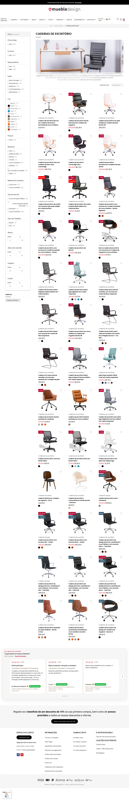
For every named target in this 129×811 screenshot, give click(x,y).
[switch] (7, 796)
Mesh (12, 173)
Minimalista (14, 92)
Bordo (12, 223)
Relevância (118, 85)
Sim (12, 44)
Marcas (9, 294)
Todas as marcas (12, 300)
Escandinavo (15, 83)
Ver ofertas (78, 2)
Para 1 (12, 140)
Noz (12, 226)
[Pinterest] (21, 754)
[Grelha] (37, 85)
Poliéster (13, 209)
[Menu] (10, 791)
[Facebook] (18, 754)
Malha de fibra (15, 154)
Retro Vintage (15, 80)
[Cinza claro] (75, 299)
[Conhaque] (103, 216)
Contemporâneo (16, 89)
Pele (12, 151)
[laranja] (45, 424)
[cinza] (42, 637)
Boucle (13, 157)
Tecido (13, 160)
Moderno (14, 86)
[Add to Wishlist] (61, 94)
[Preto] (69, 130)
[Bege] (69, 508)
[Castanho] (42, 424)
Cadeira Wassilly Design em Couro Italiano (25, 689)
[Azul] (78, 299)
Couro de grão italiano (18, 199)
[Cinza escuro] (81, 299)
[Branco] (39, 130)
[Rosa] (109, 383)
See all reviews (20, 656)
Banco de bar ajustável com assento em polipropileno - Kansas (61, 688)
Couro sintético (16, 163)
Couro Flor (14, 184)
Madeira (13, 165)
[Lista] (40, 85)
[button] (114, 19)
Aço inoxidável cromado (17, 170)
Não (12, 69)
